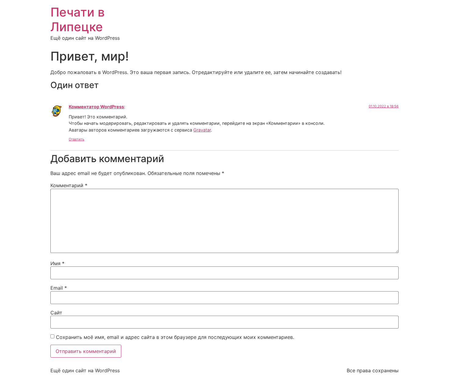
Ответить (76, 139)
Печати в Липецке (77, 19)
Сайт (56, 312)
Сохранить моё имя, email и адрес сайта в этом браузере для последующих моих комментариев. (175, 337)
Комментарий (68, 185)
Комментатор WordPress (96, 106)
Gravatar (202, 129)
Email (58, 287)
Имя (57, 263)
